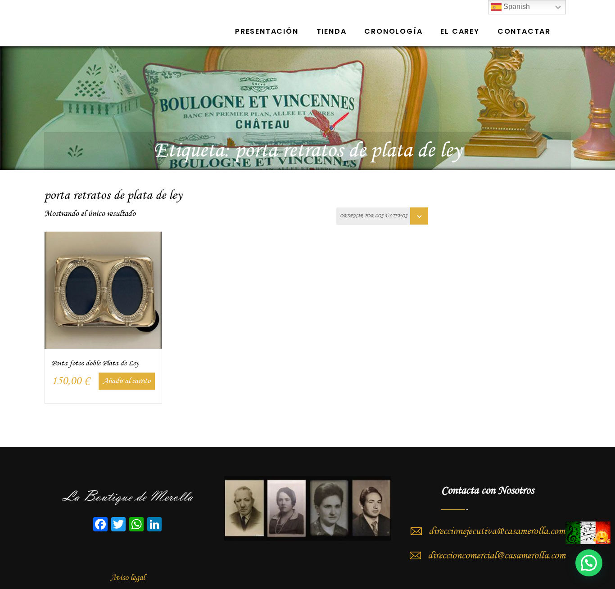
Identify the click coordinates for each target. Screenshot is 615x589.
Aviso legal (127, 578)
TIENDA (332, 31)
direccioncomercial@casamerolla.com (496, 556)
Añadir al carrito (126, 381)
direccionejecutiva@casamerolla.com (497, 531)
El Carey (459, 31)
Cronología (393, 31)
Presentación (266, 31)
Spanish (516, 6)
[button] (588, 562)
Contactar (524, 31)
